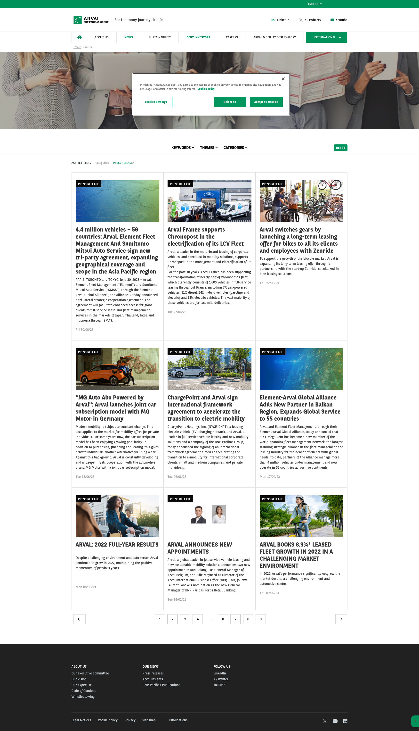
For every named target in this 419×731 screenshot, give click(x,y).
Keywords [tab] (181, 147)
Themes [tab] (207, 147)
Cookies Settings (156, 102)
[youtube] (334, 721)
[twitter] (324, 721)
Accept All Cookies (266, 102)
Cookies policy (206, 89)
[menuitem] (79, 37)
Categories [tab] (234, 147)
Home (77, 47)
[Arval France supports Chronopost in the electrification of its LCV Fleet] (209, 256)
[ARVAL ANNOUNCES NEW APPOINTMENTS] (209, 549)
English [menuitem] (314, 4)
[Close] (283, 79)
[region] (211, 94)
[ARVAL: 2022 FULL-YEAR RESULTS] (117, 549)
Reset (340, 148)
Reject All (230, 102)
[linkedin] (345, 721)
